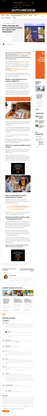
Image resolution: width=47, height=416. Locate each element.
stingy (11, 64)
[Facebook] (1, 1)
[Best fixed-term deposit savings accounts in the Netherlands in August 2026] (7, 293)
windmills (19, 54)
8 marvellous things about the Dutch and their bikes (9, 269)
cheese (22, 54)
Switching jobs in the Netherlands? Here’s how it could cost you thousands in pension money (41, 122)
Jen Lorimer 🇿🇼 (7, 44)
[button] (44, 16)
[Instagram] (2, 1)
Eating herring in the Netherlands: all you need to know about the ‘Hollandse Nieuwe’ (26, 269)
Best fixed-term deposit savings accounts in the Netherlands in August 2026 (6, 301)
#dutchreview (13, 207)
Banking (4, 297)
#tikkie (26, 207)
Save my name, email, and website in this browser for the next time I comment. (13, 408)
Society (13, 23)
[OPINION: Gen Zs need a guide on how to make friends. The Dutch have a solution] (18, 293)
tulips (27, 54)
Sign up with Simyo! (33, 13)
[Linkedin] (3, 1)
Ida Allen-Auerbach (17, 309)
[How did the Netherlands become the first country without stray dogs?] (29, 293)
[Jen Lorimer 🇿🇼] (4, 44)
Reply (9, 337)
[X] (4, 1)
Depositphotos (17, 192)
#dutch (27, 206)
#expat (8, 207)
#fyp (17, 207)
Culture (4, 23)
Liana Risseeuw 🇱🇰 (6, 310)
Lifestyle (9, 23)
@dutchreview (9, 206)
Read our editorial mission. (22, 264)
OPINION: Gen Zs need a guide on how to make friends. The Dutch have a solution (18, 301)
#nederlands (22, 207)
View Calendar (37, 146)
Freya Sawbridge (27, 309)
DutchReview (8, 263)
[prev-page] (2, 314)
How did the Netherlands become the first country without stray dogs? (28, 301)
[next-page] (4, 314)
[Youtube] (5, 1)
